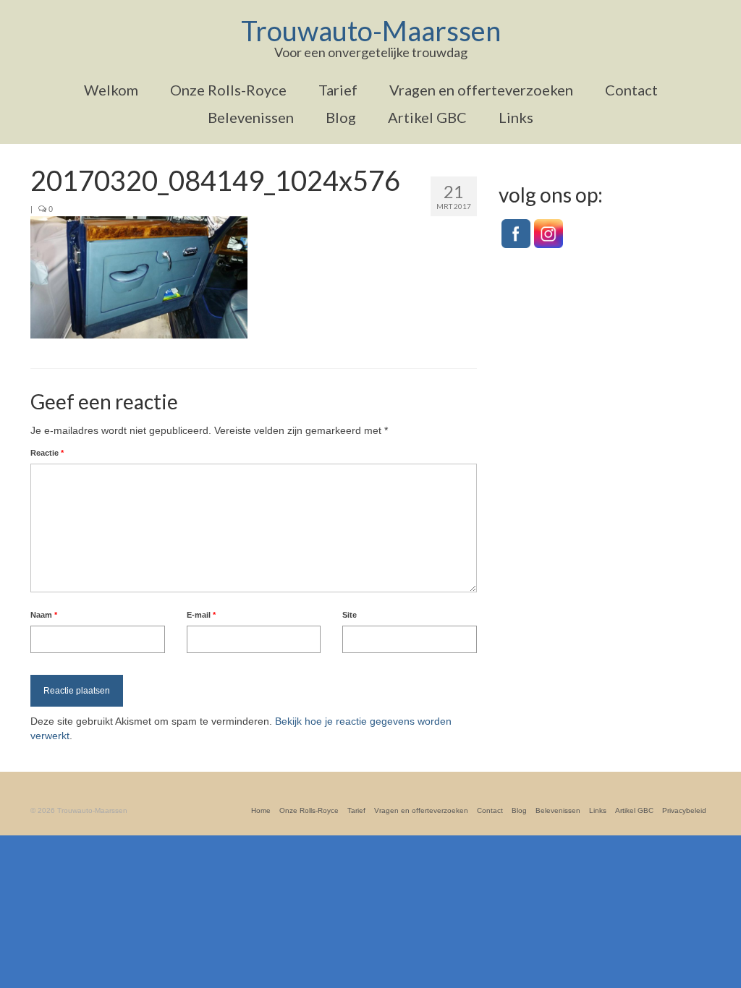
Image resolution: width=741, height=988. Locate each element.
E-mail (201, 614)
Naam (43, 614)
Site (349, 614)
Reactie (47, 452)
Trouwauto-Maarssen (371, 30)
